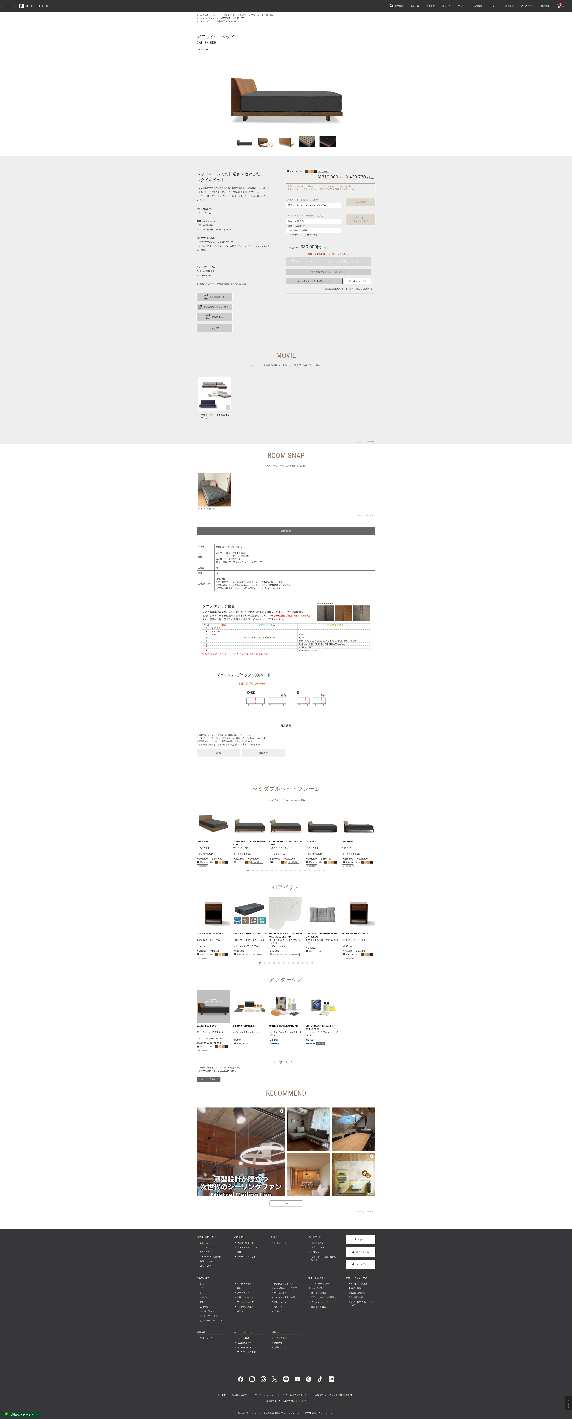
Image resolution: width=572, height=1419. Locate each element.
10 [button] (291, 870)
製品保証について (357, 1293)
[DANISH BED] (286, 90)
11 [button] (295, 870)
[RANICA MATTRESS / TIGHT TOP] (249, 914)
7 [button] (276, 870)
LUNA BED (347, 841)
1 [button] (248, 870)
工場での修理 (355, 1288)
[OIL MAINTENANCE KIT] (249, 1006)
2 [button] (253, 870)
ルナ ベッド (347, 847)
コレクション (280, 1302)
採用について (206, 1338)
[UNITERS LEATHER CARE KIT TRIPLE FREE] (322, 1006)
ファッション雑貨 (245, 1302)
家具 (202, 1283)
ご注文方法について (334, 289)
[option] (286, 90)
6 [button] (272, 870)
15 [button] (314, 870)
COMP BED (202, 841)
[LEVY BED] (322, 821)
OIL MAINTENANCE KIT (245, 1026)
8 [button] (281, 870)
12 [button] (300, 870)
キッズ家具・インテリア (285, 1288)
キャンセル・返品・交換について (323, 1258)
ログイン (224, 1070)
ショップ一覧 (280, 1243)
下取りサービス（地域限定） (324, 1297)
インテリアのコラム (209, 1247)
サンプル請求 (317, 1288)
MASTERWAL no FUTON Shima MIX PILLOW (321, 935)
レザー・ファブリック (247, 1256)
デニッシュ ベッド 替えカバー (211, 1032)
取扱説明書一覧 (356, 1297)
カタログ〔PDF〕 (245, 1347)
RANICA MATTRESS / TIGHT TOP (249, 933)
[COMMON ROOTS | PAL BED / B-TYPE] (249, 821)
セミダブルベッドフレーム (279, 800)
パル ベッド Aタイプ (279, 847)
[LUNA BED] (358, 821)
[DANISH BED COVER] (213, 1006)
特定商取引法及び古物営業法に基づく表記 (286, 1401)
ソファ (203, 1288)
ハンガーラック (207, 1311)
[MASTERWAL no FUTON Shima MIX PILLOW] (322, 914)
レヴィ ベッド (312, 847)
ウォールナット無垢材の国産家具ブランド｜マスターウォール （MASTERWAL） (286, 1413)
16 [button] (319, 870)
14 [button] (310, 870)
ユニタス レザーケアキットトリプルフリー (322, 1033)
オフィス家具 (280, 1293)
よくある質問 (280, 1338)
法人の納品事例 (244, 1343)
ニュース (204, 1243)
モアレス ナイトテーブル (208, 940)
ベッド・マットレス (209, 1316)
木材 (239, 1252)
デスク (203, 1302)
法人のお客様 (243, 1338)
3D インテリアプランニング (324, 1283)
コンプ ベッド (203, 847)
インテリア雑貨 (244, 1283)
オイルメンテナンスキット (245, 1032)
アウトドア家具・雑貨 (284, 1297)
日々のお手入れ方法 (358, 1283)
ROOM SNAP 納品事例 (210, 1256)
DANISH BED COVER (207, 1026)
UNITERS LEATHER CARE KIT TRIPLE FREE (320, 1027)
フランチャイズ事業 (246, 1352)
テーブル (204, 1297)
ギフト (240, 1311)
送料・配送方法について (360, 289)
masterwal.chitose (210, 509)
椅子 (202, 1293)
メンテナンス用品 (245, 1306)
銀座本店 (263, 753)
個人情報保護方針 (240, 1395)
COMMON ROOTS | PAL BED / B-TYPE (249, 843)
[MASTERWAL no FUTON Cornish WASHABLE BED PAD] (286, 914)
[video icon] (214, 394)
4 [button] (262, 870)
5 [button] (267, 870)
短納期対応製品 (318, 1306)
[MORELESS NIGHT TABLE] (213, 914)
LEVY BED (311, 841)
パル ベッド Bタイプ (242, 847)
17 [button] (324, 870)
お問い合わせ (280, 1347)
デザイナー (279, 1311)
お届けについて (318, 1247)
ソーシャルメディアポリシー (295, 1395)
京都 (218, 753)
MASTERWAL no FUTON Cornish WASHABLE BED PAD (286, 935)
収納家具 (204, 1306)
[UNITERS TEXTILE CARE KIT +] (286, 1006)
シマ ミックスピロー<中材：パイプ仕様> (322, 941)
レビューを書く (208, 1079)
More (286, 1203)
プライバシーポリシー (265, 1395)
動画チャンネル (207, 1261)
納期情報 (278, 1343)
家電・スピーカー (245, 1297)
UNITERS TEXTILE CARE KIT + (284, 1026)
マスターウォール (245, 1243)
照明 (239, 1288)
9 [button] (286, 870)
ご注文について (318, 1243)
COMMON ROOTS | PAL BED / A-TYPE (285, 843)
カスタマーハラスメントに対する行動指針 (335, 1395)
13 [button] (305, 870)
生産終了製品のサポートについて (361, 1303)
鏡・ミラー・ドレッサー (211, 1320)
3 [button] (257, 870)
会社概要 (221, 1395)
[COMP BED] (213, 821)
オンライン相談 (318, 1293)
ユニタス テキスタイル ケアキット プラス (285, 1033)
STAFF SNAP (206, 1266)
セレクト (278, 1306)
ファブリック (243, 1293)
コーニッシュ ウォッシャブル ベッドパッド (285, 941)
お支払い (315, 1252)
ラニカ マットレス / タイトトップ (249, 940)
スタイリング (206, 1252)
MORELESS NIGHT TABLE (210, 933)
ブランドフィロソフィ (247, 1247)
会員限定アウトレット (284, 1283)
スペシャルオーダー (320, 1302)
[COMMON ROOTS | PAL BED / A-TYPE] (286, 821)
